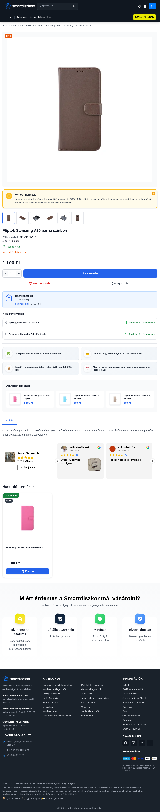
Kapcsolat (127, 707)
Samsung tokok (53, 25)
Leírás (9, 420)
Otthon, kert (87, 715)
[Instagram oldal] (134, 743)
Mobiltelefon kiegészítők (54, 689)
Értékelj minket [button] (28, 467)
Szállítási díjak (22, 303)
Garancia (127, 720)
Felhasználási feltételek (134, 702)
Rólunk (125, 685)
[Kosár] (152, 6)
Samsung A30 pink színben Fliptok (24, 547)
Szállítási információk (132, 689)
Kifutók (41, 17)
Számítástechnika (51, 702)
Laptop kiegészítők (51, 693)
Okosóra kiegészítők (91, 689)
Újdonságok (21, 17)
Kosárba (92, 273)
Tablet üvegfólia (50, 698)
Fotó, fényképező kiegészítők (56, 715)
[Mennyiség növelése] (18, 273)
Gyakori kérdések (131, 715)
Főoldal (6, 25)
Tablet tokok (87, 693)
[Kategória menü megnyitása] (8, 17)
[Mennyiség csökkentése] (5, 273)
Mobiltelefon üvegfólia (92, 685)
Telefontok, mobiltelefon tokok (27, 25)
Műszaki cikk (48, 707)
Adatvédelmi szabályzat (134, 698)
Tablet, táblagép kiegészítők (95, 698)
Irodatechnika (88, 702)
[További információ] (153, 193)
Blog (49, 17)
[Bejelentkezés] (145, 6)
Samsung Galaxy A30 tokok (77, 25)
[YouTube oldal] (150, 743)
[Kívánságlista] (139, 6)
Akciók (33, 17)
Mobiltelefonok (49, 711)
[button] (152, 461)
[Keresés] (74, 6)
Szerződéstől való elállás (134, 724)
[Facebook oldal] (125, 743)
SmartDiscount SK (131, 729)
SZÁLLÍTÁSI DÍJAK (144, 17)
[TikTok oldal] (142, 743)
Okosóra (85, 707)
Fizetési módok (130, 693)
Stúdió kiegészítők (90, 711)
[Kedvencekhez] (47, 538)
